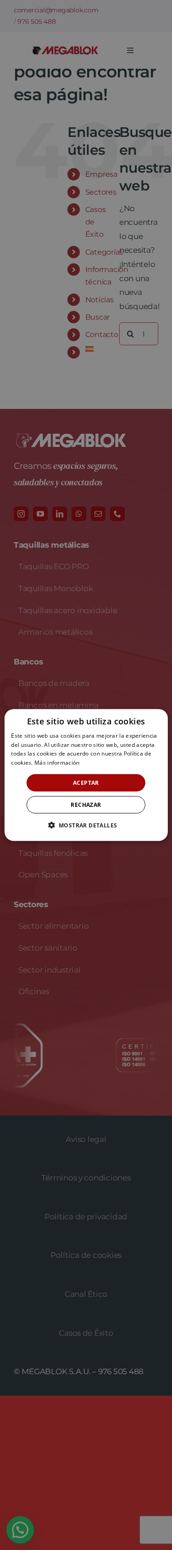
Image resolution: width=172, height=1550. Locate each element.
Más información (57, 763)
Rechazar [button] (86, 805)
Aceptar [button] (86, 783)
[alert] (86, 775)
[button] (86, 825)
